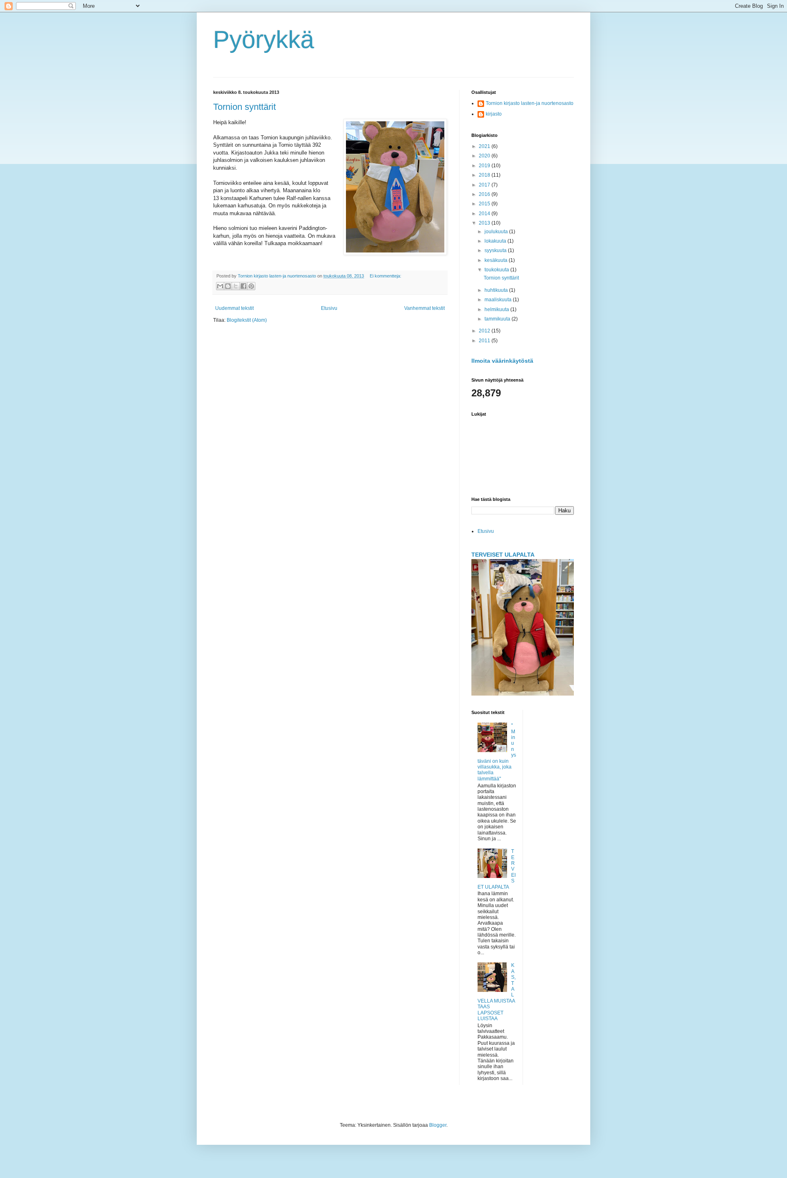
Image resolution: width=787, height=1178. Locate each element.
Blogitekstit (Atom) (247, 320)
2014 (485, 213)
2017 (485, 185)
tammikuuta (498, 319)
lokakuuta (495, 241)
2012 (485, 331)
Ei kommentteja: (385, 275)
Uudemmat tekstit (234, 308)
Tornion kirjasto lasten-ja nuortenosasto (529, 103)
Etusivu (329, 308)
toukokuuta (497, 270)
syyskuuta (496, 250)
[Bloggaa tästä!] (228, 286)
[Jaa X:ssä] (236, 286)
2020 (485, 156)
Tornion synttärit (244, 107)
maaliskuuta (498, 299)
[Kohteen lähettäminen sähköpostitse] (220, 286)
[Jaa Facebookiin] (243, 286)
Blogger (437, 1125)
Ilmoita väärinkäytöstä (502, 360)
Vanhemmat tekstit (424, 308)
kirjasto (494, 114)
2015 (485, 204)
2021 (485, 146)
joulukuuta (496, 231)
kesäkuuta (496, 260)
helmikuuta (497, 309)
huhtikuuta (496, 290)
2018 (485, 175)
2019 (485, 165)
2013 (485, 223)
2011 (485, 340)
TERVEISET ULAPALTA (503, 554)
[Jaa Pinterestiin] (251, 286)
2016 (485, 194)
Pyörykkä (263, 39)
